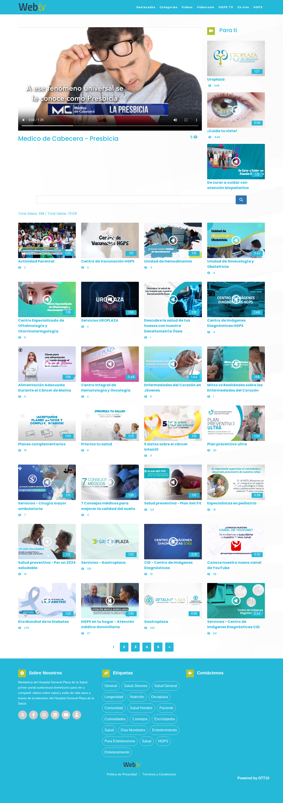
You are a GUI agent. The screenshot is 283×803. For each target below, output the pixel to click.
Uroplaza (216, 79)
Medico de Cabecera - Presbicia (68, 138)
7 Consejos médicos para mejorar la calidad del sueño (108, 506)
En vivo (243, 7)
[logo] (47, 7)
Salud (109, 730)
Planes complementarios (41, 444)
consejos (139, 719)
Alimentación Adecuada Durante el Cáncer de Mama (44, 387)
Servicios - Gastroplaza (103, 562)
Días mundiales (133, 730)
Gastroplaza (156, 621)
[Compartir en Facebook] (27, 161)
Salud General (165, 686)
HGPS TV (226, 7)
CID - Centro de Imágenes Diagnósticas (168, 565)
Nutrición (137, 697)
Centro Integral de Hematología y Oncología (105, 387)
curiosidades (115, 719)
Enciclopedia (164, 719)
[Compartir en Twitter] (21, 161)
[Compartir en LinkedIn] (34, 161)
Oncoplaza (159, 697)
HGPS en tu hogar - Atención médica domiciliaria (107, 624)
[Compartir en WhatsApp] (40, 161)
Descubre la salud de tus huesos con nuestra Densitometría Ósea (167, 326)
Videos (187, 7)
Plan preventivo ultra (227, 444)
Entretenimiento (164, 730)
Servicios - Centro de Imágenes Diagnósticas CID (233, 624)
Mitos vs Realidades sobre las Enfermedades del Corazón (235, 387)
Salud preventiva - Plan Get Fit (172, 503)
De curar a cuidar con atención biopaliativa (228, 185)
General (111, 686)
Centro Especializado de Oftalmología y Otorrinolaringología (41, 326)
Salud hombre (141, 708)
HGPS (258, 7)
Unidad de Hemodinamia (168, 261)
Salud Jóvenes (135, 686)
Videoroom (205, 7)
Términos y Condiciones (159, 774)
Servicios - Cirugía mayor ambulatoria (42, 506)
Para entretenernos (120, 741)
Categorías (168, 7)
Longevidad (114, 697)
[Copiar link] (46, 161)
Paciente (166, 708)
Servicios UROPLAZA (99, 320)
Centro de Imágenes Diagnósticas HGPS (226, 323)
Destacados (145, 7)
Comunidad (114, 708)
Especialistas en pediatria (231, 503)
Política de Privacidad (122, 774)
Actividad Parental (36, 261)
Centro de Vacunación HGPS (107, 261)
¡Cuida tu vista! (222, 130)
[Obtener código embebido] (52, 161)
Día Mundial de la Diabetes (43, 621)
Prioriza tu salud (96, 444)
